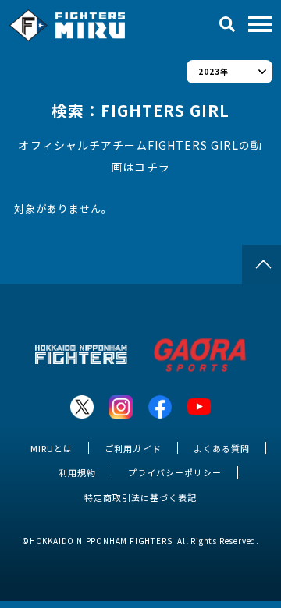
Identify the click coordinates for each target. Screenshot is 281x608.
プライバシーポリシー (175, 472)
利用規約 (77, 472)
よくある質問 (222, 448)
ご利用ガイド (133, 448)
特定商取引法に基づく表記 (140, 497)
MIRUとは (51, 448)
